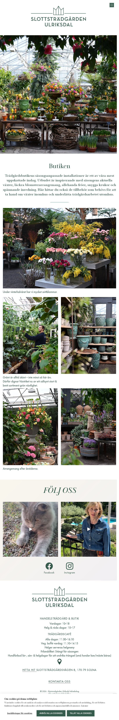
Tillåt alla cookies (81, 713)
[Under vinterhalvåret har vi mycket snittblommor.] (59, 248)
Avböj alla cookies (51, 713)
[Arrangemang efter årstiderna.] (30, 426)
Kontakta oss (59, 681)
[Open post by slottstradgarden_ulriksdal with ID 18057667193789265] (88, 529)
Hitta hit (29, 670)
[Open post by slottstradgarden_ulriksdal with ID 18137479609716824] (30, 529)
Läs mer (84, 705)
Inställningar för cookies (19, 713)
